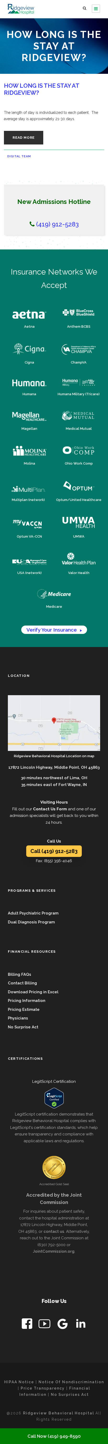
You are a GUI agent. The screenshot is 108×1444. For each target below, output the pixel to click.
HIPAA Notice (19, 1382)
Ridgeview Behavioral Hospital (59, 1413)
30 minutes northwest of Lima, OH (54, 778)
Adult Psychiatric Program (33, 913)
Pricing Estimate (24, 1009)
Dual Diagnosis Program (31, 922)
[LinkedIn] (80, 1324)
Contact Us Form (50, 809)
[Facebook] (27, 1324)
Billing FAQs (19, 974)
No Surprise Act (23, 1027)
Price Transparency (43, 1388)
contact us (54, 1231)
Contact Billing (22, 983)
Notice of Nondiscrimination (71, 1382)
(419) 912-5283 (57, 224)
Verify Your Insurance (54, 630)
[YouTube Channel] (45, 1324)
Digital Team (19, 156)
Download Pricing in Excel (33, 992)
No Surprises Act (70, 1394)
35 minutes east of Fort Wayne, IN (54, 784)
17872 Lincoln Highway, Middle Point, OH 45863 (54, 767)
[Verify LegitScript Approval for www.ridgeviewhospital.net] (54, 1098)
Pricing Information (26, 1000)
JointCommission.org (53, 1251)
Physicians (18, 1018)
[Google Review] (63, 1324)
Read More (24, 138)
